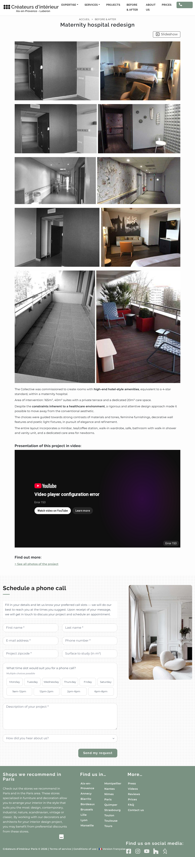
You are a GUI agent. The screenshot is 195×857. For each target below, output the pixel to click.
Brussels (87, 809)
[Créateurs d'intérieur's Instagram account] (138, 851)
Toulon (109, 815)
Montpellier (112, 783)
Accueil (84, 19)
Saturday (105, 681)
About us (150, 7)
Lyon (84, 820)
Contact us (136, 810)
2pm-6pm (73, 691)
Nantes (109, 789)
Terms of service (60, 849)
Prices (167, 4)
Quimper (110, 804)
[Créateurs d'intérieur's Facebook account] (128, 851)
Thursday (70, 681)
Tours (108, 826)
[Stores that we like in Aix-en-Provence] (33, 837)
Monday (14, 681)
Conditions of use (85, 849)
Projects (113, 4)
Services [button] (91, 4)
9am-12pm (19, 691)
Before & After (132, 7)
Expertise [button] (68, 4)
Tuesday (32, 681)
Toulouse (110, 820)
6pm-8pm (101, 691)
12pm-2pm (47, 691)
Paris (108, 799)
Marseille (87, 825)
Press (132, 783)
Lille (84, 815)
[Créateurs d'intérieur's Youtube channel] (146, 851)
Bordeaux (88, 804)
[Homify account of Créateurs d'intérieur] (165, 851)
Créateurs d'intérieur (30, 8)
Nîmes (109, 794)
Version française (112, 849)
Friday (88, 681)
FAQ (131, 804)
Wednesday (51, 681)
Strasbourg (112, 810)
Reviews (134, 794)
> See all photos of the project (36, 564)
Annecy (86, 793)
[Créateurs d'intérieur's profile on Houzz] (156, 851)
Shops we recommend (32, 777)
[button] (97, 212)
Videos (133, 789)
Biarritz (86, 799)
